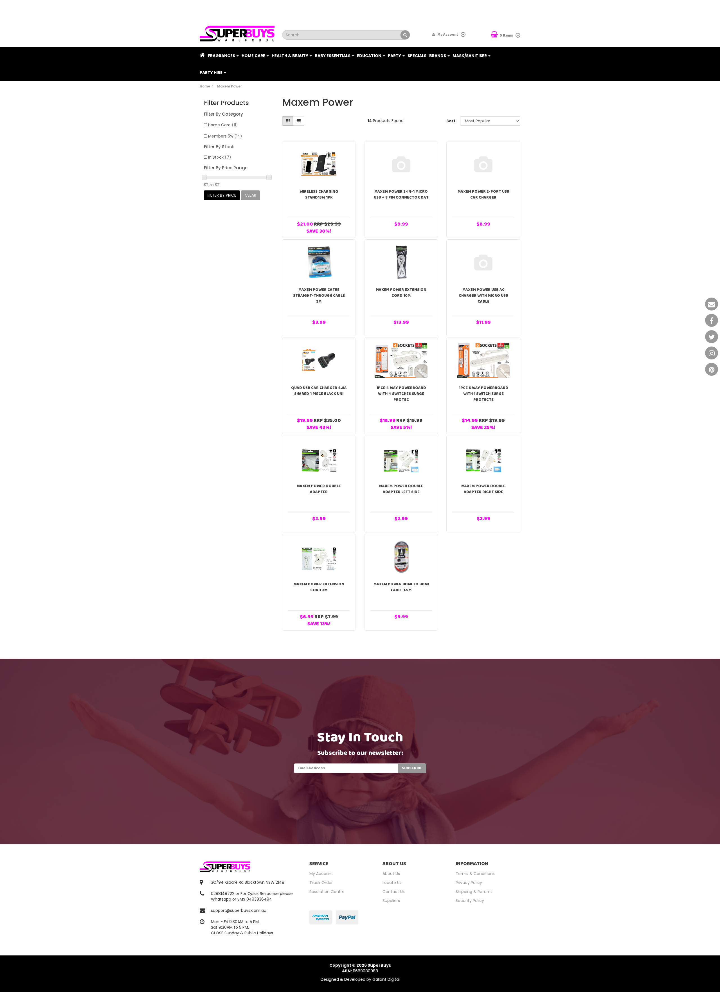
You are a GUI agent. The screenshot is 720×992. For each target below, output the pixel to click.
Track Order (321, 882)
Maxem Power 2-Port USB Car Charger (483, 194)
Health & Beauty (290, 56)
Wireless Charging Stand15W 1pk (319, 194)
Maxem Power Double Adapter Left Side (401, 489)
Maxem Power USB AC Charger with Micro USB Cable (483, 295)
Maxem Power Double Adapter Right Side (483, 489)
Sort (451, 121)
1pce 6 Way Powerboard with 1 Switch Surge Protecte (483, 393)
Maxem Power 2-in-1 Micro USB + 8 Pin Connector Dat (401, 194)
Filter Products (226, 103)
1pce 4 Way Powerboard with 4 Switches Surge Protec (401, 393)
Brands (438, 56)
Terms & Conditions (475, 873)
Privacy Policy (469, 882)
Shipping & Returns (474, 891)
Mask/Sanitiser (470, 56)
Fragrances (222, 56)
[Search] (405, 35)
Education (369, 56)
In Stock (219, 157)
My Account (321, 873)
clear (250, 195)
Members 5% (225, 136)
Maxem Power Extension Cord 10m (401, 292)
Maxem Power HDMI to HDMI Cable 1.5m (401, 587)
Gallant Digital (386, 979)
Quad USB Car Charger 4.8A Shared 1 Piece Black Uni (319, 390)
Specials (417, 56)
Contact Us (393, 891)
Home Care (254, 56)
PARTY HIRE (211, 72)
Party (395, 56)
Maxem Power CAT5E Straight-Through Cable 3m (319, 295)
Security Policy (470, 900)
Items (507, 35)
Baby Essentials (333, 56)
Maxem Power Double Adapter (319, 489)
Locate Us (392, 882)
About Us (391, 873)
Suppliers (391, 900)
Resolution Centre (327, 891)
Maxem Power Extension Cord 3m (319, 587)
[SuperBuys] (237, 32)
